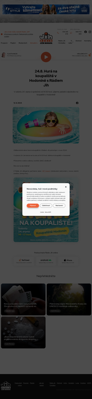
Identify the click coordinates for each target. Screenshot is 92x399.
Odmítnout (46, 205)
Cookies (42, 212)
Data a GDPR (48, 212)
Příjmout (33, 205)
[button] (66, 187)
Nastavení (59, 205)
